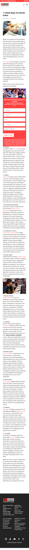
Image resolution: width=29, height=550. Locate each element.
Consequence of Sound (10, 231)
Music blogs (6, 62)
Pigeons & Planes (8, 296)
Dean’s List (17, 510)
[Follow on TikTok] (10, 539)
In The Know (13, 18)
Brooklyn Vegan (8, 255)
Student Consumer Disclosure (19, 519)
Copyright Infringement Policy (20, 527)
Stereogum (7, 322)
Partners (5, 526)
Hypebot (6, 175)
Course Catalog (7, 518)
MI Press (5, 525)
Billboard (7, 407)
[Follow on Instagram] (6, 539)
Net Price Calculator (20, 523)
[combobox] (5, 124)
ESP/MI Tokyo (18, 513)
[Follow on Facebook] (19, 539)
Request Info (18, 507)
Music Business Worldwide (11, 205)
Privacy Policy (6, 144)
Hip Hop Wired (8, 379)
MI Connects (6, 520)
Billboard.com (21, 411)
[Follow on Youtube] (14, 539)
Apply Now (17, 505)
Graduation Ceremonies (6, 522)
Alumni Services (18, 511)
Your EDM (7, 433)
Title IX (16, 522)
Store (16, 508)
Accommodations (19, 525)
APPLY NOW (26, 1)
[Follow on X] (23, 539)
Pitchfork (6, 147)
